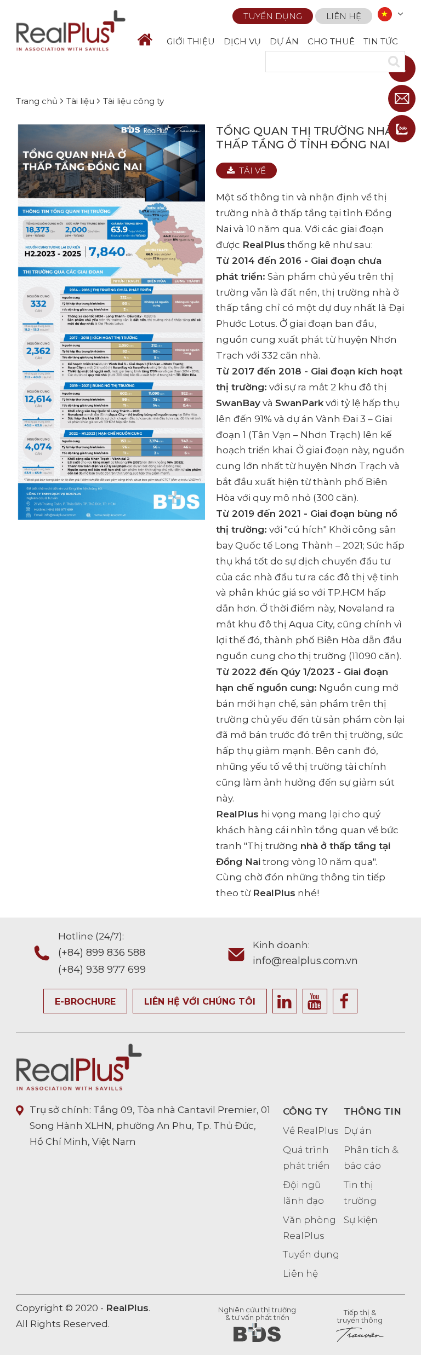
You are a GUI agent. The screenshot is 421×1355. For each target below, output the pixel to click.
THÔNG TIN (372, 1111)
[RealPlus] (71, 29)
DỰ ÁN (284, 41)
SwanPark (299, 402)
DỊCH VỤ (242, 41)
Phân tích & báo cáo (371, 1157)
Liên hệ (343, 16)
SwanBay (238, 402)
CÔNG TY (305, 1111)
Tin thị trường (360, 1192)
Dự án (358, 1130)
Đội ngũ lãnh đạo (303, 1192)
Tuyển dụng (272, 16)
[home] (149, 40)
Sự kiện (361, 1219)
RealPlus (263, 244)
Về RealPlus (311, 1130)
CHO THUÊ (331, 41)
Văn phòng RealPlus (309, 1227)
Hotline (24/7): (102, 953)
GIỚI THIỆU (191, 41)
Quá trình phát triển (306, 1157)
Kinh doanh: (305, 953)
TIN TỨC (380, 41)
